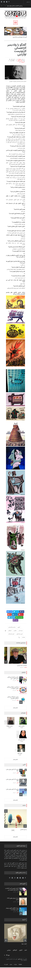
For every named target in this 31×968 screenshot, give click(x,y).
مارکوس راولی (22, 726)
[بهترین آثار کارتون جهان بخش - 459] (23, 792)
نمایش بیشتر (15, 708)
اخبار (18, 892)
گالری (18, 773)
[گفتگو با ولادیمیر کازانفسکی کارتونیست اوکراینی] (15, 72)
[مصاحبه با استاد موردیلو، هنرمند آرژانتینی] (15, 655)
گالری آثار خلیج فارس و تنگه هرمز (20, 37)
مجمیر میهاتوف (9, 726)
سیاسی (9, 950)
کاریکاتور (9, 630)
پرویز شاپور (20, 753)
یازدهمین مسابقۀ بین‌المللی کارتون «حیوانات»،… (13, 687)
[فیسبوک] (9, 2)
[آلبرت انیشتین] (16, 933)
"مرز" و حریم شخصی (24, 829)
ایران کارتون (19, 61)
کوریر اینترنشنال (11, 634)
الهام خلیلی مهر (21, 740)
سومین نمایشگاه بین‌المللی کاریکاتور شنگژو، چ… (13, 697)
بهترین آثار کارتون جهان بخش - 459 (12, 790)
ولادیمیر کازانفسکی (11, 627)
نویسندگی (20, 630)
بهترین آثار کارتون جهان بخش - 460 (12, 780)
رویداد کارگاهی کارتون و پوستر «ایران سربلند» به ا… (12, 909)
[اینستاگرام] (1, 2)
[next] (25, 33)
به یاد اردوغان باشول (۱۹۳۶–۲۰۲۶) (13, 6)
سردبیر (11, 964)
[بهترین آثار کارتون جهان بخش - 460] (23, 782)
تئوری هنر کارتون (19, 634)
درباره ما (15, 964)
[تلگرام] (7, 2)
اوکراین (15, 630)
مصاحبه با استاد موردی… (22, 665)
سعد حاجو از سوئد (25, 944)
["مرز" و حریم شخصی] (16, 818)
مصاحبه (19, 59)
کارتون (19, 627)
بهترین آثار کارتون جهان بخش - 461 (12, 770)
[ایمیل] (4, 2)
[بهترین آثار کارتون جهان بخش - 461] (23, 772)
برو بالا (8, 955)
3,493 (13, 830)
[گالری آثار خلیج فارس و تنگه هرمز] (15, 31)
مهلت (18, 680)
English (20, 964)
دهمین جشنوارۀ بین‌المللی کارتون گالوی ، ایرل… (13, 678)
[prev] (6, 33)
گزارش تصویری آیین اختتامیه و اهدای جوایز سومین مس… (12, 889)
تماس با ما (6, 964)
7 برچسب (23, 62)
